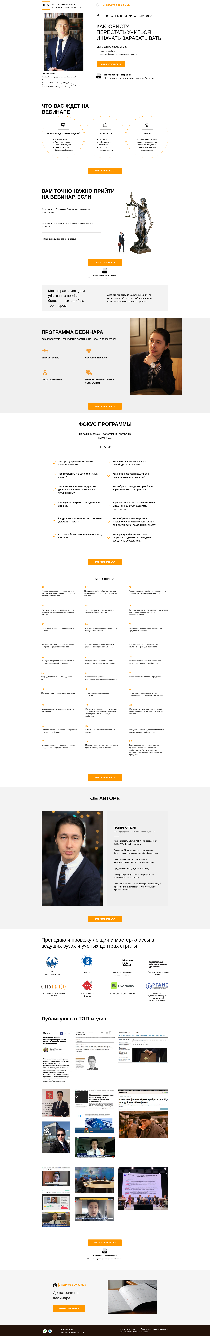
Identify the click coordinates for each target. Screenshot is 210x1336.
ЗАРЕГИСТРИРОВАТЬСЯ (111, 64)
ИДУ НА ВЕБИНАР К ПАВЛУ (105, 1243)
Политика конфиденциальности (154, 1329)
